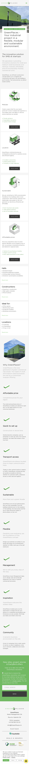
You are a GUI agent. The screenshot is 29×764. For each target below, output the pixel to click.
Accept (6, 760)
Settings (20, 760)
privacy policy (16, 681)
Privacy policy (6, 757)
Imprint (13, 757)
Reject (12, 760)
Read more (5, 280)
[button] (26, 3)
